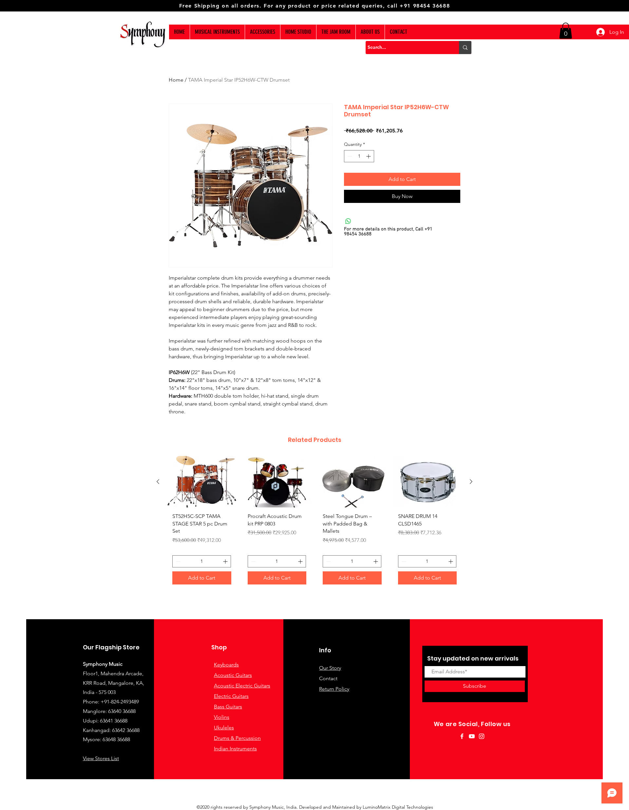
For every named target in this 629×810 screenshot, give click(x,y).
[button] (565, 31)
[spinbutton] (359, 156)
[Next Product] (471, 481)
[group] (314, 523)
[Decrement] (349, 156)
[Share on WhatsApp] (348, 221)
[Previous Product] (158, 481)
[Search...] (465, 47)
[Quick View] (201, 481)
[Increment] (369, 156)
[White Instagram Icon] (481, 736)
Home (176, 80)
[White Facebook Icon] (462, 736)
